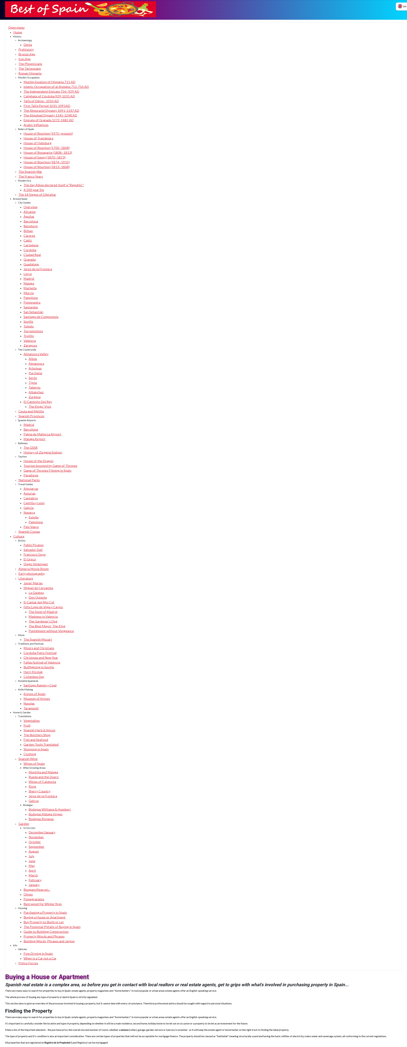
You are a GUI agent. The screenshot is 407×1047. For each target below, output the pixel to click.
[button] (17, 36)
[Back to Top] (400, 1040)
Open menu (16, 27)
